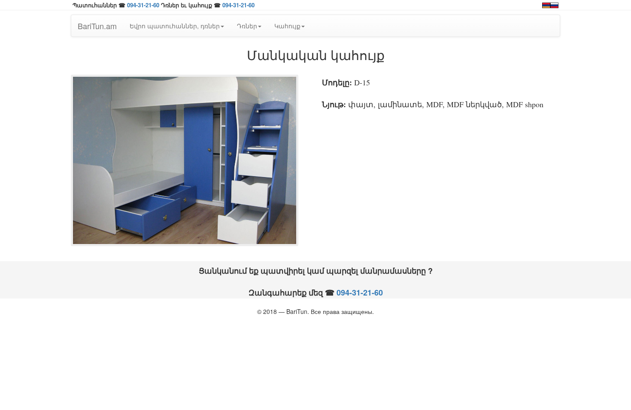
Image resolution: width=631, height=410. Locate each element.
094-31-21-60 (143, 5)
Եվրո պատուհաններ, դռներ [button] (175, 25)
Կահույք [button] (287, 25)
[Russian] (554, 4)
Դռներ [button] (247, 25)
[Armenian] (546, 4)
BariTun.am (97, 25)
